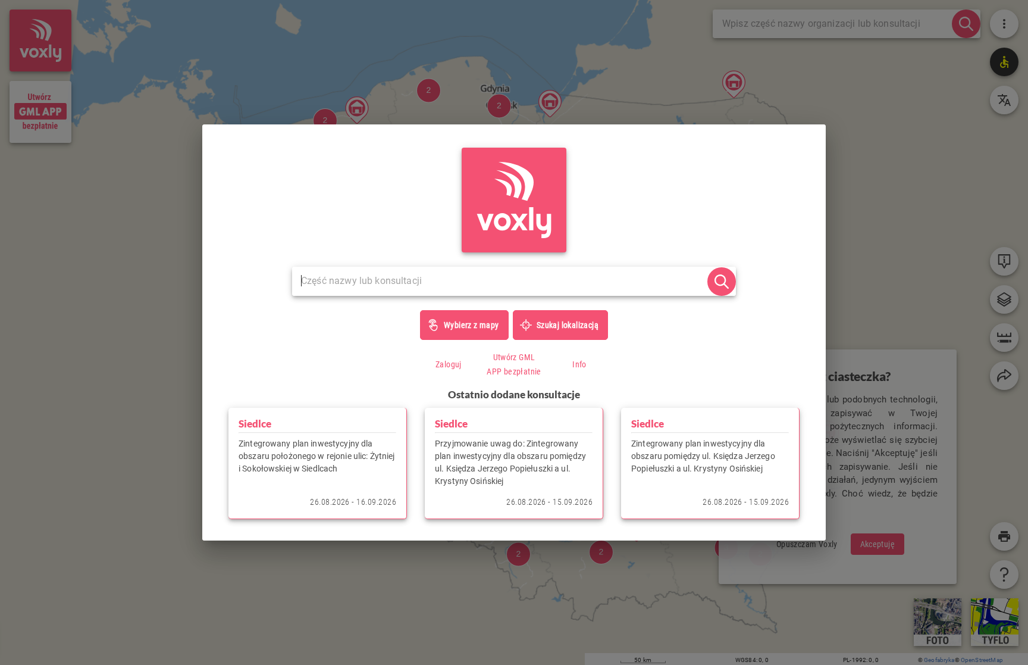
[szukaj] (721, 281)
